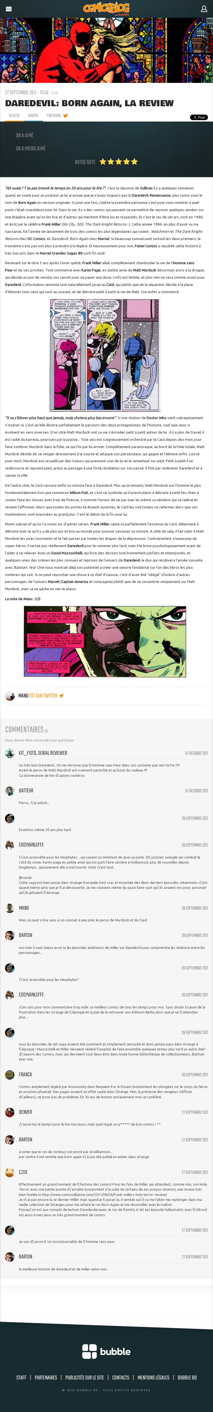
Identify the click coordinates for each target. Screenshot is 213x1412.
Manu (23, 696)
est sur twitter (43, 696)
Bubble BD (187, 1378)
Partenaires (46, 1378)
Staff (21, 1378)
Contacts (120, 1378)
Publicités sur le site (84, 1378)
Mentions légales (153, 1378)
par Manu (54, 116)
